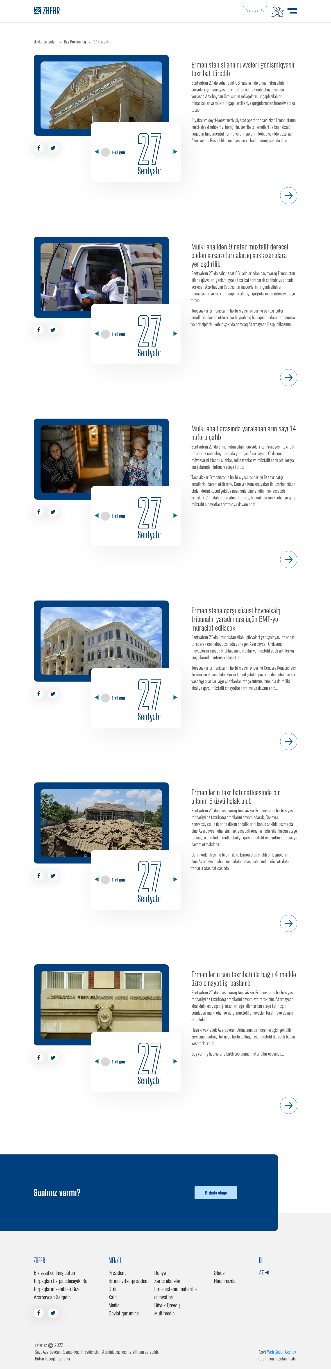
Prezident (117, 1272)
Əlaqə (219, 1272)
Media (114, 1305)
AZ (262, 1272)
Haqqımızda (225, 1280)
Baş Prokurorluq (75, 42)
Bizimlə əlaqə (216, 1193)
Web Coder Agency (281, 1351)
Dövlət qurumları (45, 42)
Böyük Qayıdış (167, 1305)
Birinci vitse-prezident (129, 1280)
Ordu (113, 1289)
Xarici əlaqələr (167, 1280)
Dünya (160, 1272)
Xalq (113, 1297)
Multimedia (164, 1313)
